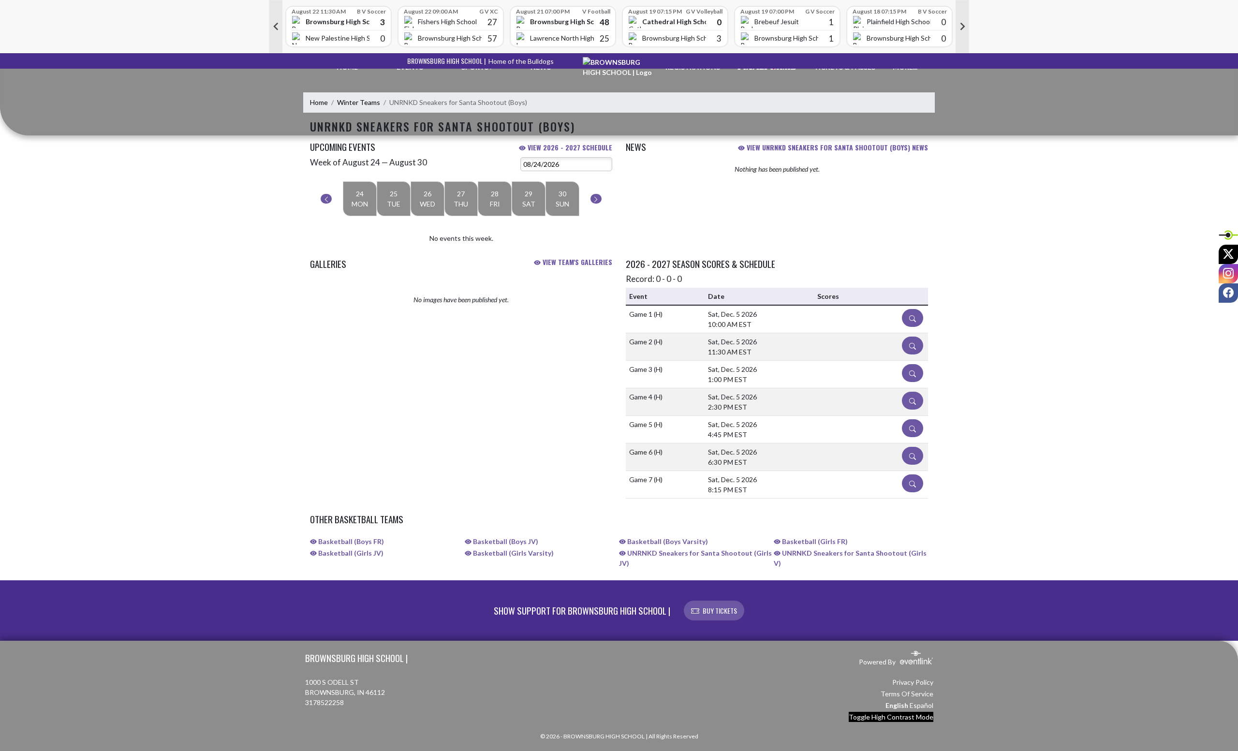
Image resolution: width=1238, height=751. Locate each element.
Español (921, 705)
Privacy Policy (912, 682)
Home (319, 102)
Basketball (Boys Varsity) (667, 541)
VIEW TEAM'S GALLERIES (576, 262)
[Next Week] (596, 199)
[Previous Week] (326, 199)
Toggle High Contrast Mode (891, 717)
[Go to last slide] (275, 26)
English (896, 705)
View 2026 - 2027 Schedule (569, 147)
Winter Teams (358, 102)
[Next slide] (962, 26)
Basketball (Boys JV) (505, 541)
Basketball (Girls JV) (350, 553)
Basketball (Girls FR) (814, 541)
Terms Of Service (907, 694)
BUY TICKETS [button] (720, 610)
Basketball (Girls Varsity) (513, 553)
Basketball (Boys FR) (350, 541)
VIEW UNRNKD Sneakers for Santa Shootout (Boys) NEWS (836, 147)
